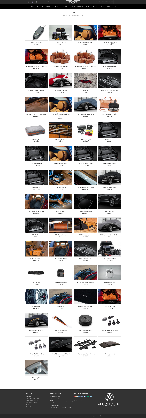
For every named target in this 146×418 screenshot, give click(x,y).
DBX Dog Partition (60, 140)
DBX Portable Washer (85, 235)
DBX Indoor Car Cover (109, 187)
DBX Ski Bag (36, 282)
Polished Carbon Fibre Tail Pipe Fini (61, 354)
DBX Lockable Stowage (85, 211)
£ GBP (30, 2)
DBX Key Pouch (60, 211)
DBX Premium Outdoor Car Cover (110, 235)
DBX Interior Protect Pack (36, 211)
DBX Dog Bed (36, 140)
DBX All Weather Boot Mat (109, 66)
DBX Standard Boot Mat (85, 306)
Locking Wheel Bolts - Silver (36, 354)
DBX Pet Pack (36, 235)
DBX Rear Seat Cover (61, 259)
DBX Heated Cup (61, 187)
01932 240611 (116, 1)
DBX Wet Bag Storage (85, 330)
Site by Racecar (94, 416)
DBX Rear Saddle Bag (36, 259)
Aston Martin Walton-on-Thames (102, 1)
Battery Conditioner (36, 43)
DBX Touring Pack (110, 306)
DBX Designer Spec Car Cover (85, 114)
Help (112, 1)
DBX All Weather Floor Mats (36, 90)
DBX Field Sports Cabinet (85, 163)
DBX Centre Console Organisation (36, 114)
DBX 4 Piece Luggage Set (110, 43)
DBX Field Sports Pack (109, 163)
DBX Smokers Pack (109, 282)
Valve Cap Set (36, 378)
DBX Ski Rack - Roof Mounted (85, 282)
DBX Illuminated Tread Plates (85, 187)
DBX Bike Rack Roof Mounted (109, 90)
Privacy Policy (74, 416)
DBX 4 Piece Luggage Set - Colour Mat (36, 66)
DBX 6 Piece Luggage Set (61, 66)
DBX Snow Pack (60, 306)
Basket (47, 1)
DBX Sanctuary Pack (110, 259)
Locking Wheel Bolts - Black (110, 330)
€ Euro (39, 2)
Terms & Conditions (84, 416)
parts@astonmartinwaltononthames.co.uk (61, 402)
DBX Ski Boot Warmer (60, 282)
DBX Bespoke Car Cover (61, 90)
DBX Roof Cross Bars (85, 259)
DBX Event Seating (36, 163)
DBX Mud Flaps (109, 211)
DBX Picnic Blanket (60, 235)
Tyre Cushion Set (110, 354)
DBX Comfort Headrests (85, 43)
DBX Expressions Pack (60, 163)
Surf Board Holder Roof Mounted (85, 354)
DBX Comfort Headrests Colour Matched (61, 115)
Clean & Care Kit (60, 43)
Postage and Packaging (80, 400)
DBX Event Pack (109, 140)
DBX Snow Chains (36, 306)
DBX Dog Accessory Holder (110, 114)
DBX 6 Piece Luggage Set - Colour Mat (85, 66)
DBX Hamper (36, 187)
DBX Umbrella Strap (61, 330)
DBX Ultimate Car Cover (36, 330)
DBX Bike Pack (85, 90)
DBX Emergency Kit (85, 140)
